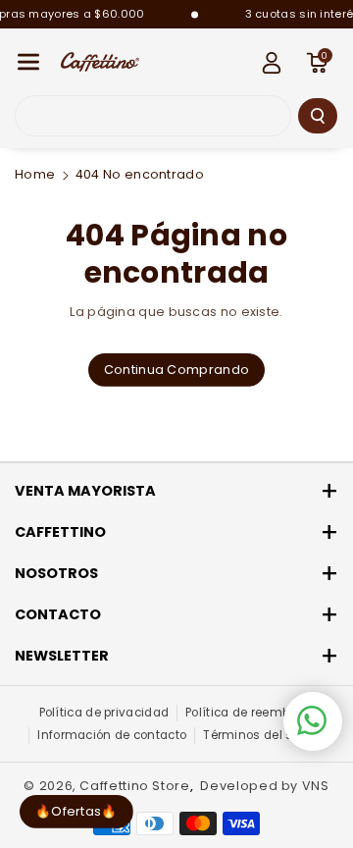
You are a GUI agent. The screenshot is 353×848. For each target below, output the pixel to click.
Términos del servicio (267, 735)
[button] (28, 62)
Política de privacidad (104, 712)
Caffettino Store (134, 785)
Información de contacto (111, 735)
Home (35, 174)
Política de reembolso (249, 712)
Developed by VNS (264, 785)
